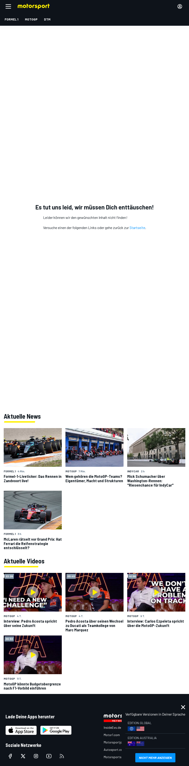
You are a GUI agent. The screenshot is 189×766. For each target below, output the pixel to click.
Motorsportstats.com (119, 757)
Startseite (137, 227)
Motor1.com (112, 735)
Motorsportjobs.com (118, 742)
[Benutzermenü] (179, 6)
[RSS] (61, 756)
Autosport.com (114, 749)
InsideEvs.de (112, 727)
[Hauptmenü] (8, 6)
